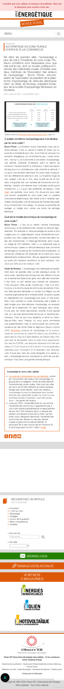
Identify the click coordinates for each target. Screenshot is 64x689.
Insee (43, 427)
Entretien (14, 524)
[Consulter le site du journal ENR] (32, 590)
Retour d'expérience (19, 521)
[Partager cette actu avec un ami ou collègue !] (19, 437)
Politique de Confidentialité (32, 673)
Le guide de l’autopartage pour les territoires (29, 376)
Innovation (14, 508)
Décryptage (15, 513)
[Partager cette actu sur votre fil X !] (6, 437)
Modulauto (16, 330)
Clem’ (7, 192)
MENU (8, 33)
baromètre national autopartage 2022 (32, 134)
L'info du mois (16, 511)
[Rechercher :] (27, 536)
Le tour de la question (19, 519)
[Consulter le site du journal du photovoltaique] (32, 620)
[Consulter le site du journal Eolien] (32, 605)
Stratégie (14, 516)
